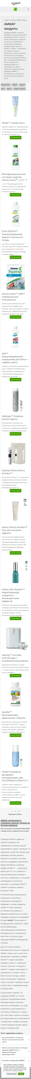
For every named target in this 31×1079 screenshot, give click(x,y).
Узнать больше (15, 138)
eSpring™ (22, 84)
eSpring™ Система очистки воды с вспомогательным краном (15, 658)
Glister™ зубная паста (13, 123)
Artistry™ (14, 84)
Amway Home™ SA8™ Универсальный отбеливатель (13, 297)
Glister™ (9, 88)
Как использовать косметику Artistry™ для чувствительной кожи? (13, 1040)
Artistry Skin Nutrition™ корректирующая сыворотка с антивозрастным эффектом (13, 595)
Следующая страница (15, 814)
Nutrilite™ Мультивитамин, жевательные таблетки (13, 715)
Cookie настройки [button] (11, 1074)
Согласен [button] (21, 1073)
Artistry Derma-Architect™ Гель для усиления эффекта (15, 530)
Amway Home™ (5, 84)
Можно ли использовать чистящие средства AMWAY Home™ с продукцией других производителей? (15, 1051)
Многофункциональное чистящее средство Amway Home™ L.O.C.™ (14, 177)
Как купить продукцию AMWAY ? (13, 1060)
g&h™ (3, 88)
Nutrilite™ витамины (19, 88)
